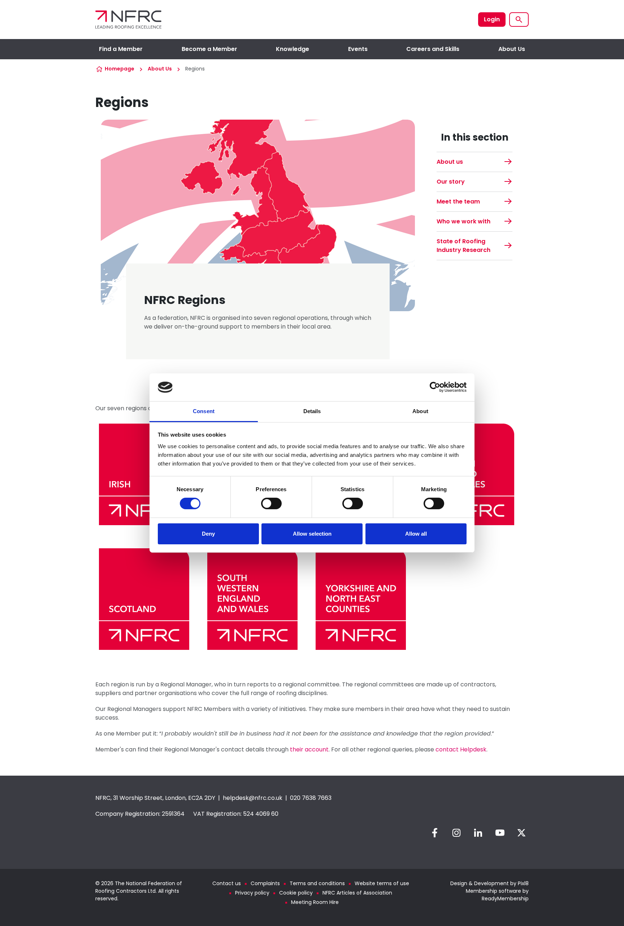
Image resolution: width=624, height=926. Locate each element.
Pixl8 (523, 883)
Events (358, 49)
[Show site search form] (519, 19)
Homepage (119, 68)
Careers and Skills (432, 49)
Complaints (265, 883)
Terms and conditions (317, 883)
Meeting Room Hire (315, 902)
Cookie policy (296, 892)
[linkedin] (478, 833)
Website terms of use (382, 883)
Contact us (226, 883)
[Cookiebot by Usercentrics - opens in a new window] (435, 387)
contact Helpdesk (461, 749)
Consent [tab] (203, 411)
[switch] (271, 503)
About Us (511, 49)
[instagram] (456, 833)
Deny (208, 534)
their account (309, 749)
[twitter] (521, 833)
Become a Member (209, 49)
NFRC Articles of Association (357, 892)
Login (492, 19)
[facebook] (435, 833)
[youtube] (500, 833)
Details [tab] (312, 411)
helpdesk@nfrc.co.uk (252, 798)
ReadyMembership (505, 898)
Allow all (416, 534)
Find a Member (121, 49)
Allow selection (312, 534)
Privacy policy (252, 892)
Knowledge (292, 49)
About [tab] (420, 411)
